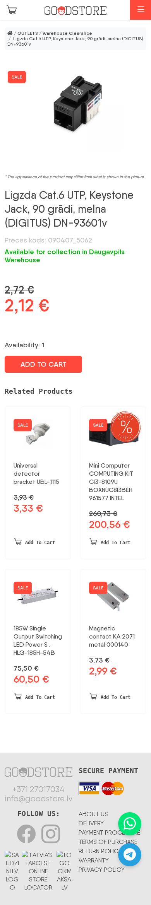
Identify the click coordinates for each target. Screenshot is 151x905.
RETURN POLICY (100, 851)
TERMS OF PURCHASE (108, 841)
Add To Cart (43, 364)
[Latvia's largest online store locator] (38, 870)
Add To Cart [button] (40, 542)
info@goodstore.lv (38, 798)
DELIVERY (91, 823)
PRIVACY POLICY (102, 869)
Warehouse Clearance (67, 33)
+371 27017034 (38, 789)
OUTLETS (27, 33)
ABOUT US (93, 814)
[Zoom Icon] (75, 105)
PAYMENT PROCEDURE (109, 832)
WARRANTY (94, 860)
